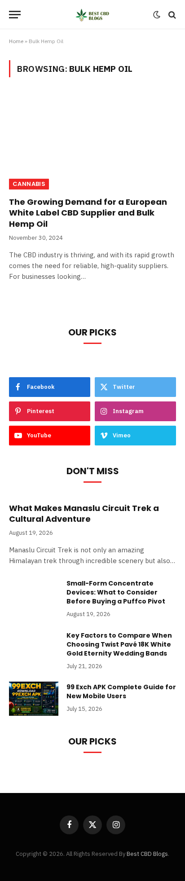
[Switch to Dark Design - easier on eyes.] (157, 15)
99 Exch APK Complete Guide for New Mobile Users (121, 691)
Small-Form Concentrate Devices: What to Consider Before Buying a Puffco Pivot (115, 592)
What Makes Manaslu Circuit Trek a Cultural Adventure (84, 513)
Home (16, 41)
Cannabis (29, 184)
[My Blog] (93, 14)
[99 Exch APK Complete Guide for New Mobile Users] (33, 699)
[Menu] (15, 14)
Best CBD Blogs (147, 854)
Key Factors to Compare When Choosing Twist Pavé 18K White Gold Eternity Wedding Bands (119, 644)
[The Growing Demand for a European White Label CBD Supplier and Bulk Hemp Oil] (92, 142)
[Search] (171, 14)
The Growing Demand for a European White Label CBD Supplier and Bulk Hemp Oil (88, 212)
